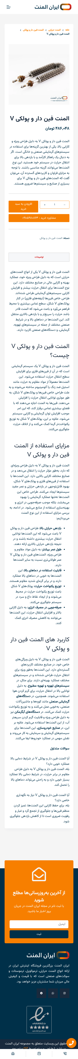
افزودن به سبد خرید (23, 206)
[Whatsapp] (53, 993)
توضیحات (39, 257)
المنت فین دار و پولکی (51, 238)
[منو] (9, 7)
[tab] (39, 257)
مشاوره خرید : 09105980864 (39, 218)
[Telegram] (41, 993)
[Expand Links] (71, 1043)
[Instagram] (64, 993)
